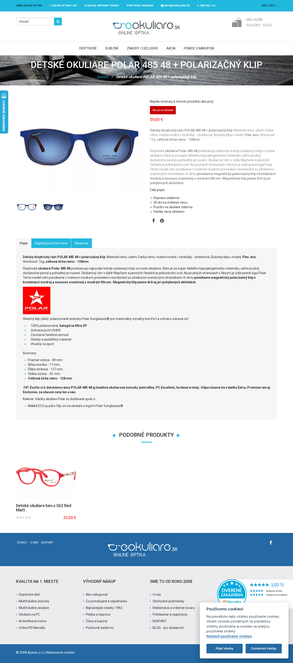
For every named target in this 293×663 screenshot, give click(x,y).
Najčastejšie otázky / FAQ (104, 608)
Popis (24, 243)
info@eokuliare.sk (176, 5)
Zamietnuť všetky (264, 648)
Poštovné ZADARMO (140, 5)
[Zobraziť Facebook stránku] (153, 221)
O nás (34, 542)
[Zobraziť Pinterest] (162, 221)
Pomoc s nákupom (199, 48)
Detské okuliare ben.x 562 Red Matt (43, 508)
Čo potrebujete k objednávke (106, 601)
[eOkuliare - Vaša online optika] (146, 20)
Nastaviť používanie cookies (229, 636)
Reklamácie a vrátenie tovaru (174, 608)
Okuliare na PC (29, 614)
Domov (103, 77)
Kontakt (47, 542)
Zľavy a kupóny (97, 621)
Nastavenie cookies (61, 652)
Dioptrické (88, 48)
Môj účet (268, 5)
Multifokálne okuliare (34, 608)
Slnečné (112, 48)
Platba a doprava (98, 614)
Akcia (171, 48)
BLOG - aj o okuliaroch (168, 628)
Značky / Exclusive (142, 48)
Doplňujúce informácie (51, 243)
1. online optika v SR (63, 5)
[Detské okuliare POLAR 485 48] (27, 207)
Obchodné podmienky (168, 601)
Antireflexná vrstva (32, 621)
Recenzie (81, 243)
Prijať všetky (224, 648)
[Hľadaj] (58, 21)
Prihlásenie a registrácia (170, 614)
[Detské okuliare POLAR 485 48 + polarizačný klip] (53, 207)
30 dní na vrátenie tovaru (101, 5)
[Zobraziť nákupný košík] (236, 21)
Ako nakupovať (97, 594)
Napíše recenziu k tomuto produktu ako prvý (181, 101)
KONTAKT (160, 621)
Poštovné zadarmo (100, 628)
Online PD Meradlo (32, 628)
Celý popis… (158, 190)
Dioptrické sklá (29, 594)
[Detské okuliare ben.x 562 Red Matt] (46, 476)
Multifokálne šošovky (34, 601)
